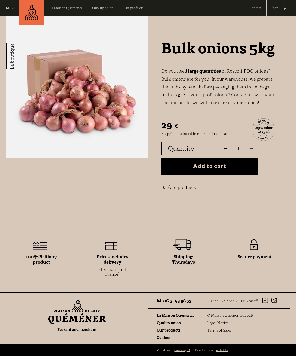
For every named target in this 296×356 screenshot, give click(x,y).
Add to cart (209, 166)
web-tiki (222, 350)
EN (8, 7)
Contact (163, 337)
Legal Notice (218, 323)
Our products (168, 330)
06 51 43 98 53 (177, 300)
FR (13, 7)
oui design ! (182, 350)
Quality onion (169, 323)
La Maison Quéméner (175, 315)
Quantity (181, 148)
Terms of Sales (219, 330)
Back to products (178, 187)
